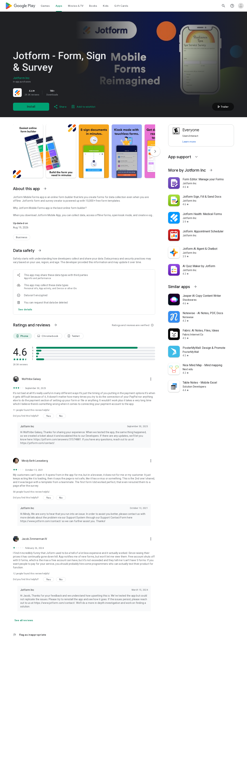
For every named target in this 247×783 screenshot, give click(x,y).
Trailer (222, 107)
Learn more (189, 141)
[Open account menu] (241, 5)
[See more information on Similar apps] (195, 286)
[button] (28, 151)
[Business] (21, 237)
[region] (63, 92)
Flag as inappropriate (29, 634)
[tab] (45, 6)
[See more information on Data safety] (39, 250)
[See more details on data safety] (25, 309)
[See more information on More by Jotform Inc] (211, 170)
